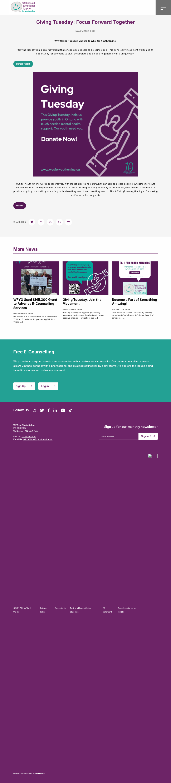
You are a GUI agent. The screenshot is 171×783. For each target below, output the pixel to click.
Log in (45, 386)
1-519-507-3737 (29, 436)
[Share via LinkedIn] (50, 222)
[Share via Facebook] (41, 222)
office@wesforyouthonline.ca (38, 439)
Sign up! (146, 436)
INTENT (121, 612)
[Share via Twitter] (32, 222)
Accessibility (60, 608)
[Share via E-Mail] (59, 222)
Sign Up (21, 386)
